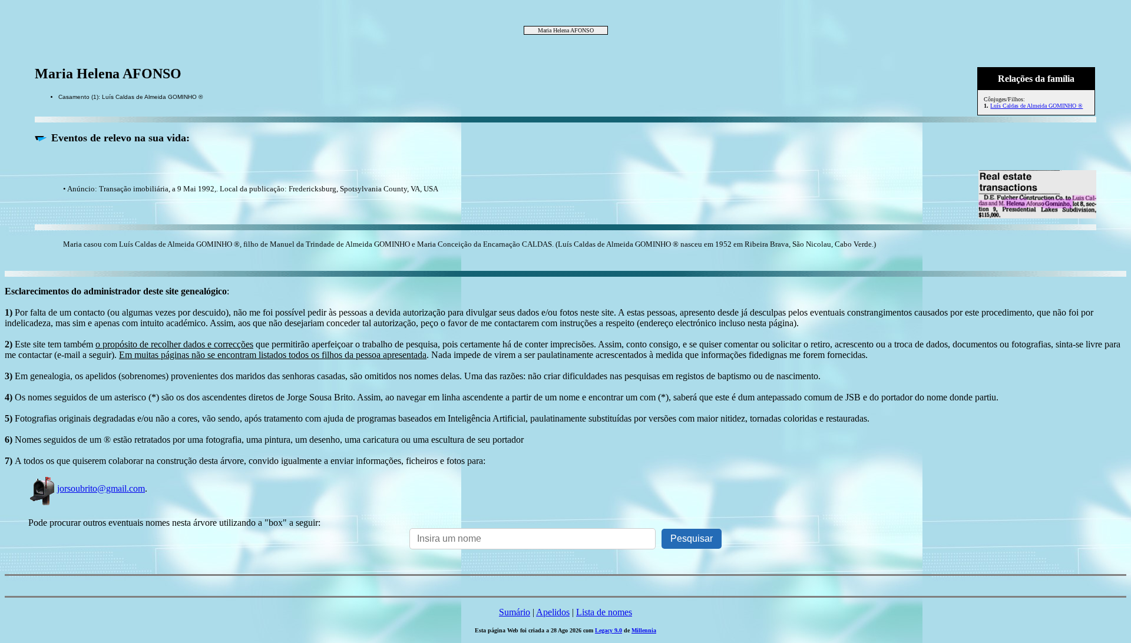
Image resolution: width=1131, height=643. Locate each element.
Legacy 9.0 (608, 630)
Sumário (514, 612)
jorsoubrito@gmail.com (101, 488)
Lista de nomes (604, 612)
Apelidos (553, 612)
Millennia (643, 630)
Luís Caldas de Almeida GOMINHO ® (1036, 105)
